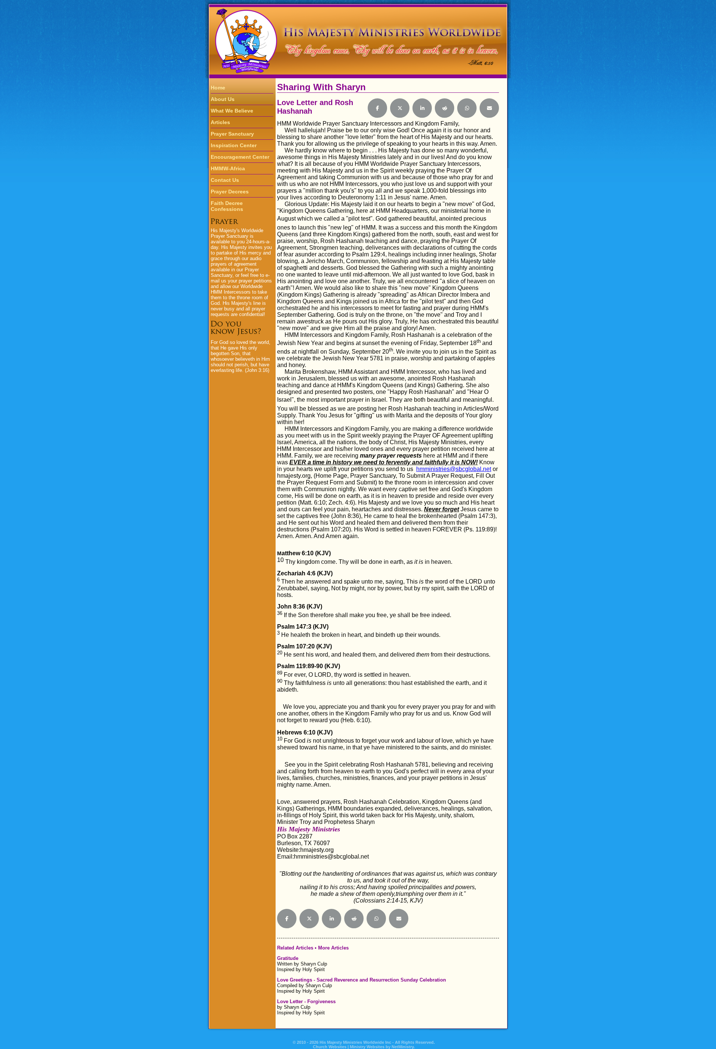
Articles (220, 122)
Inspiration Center (234, 145)
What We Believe (232, 111)
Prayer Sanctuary (232, 134)
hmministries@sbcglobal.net (453, 469)
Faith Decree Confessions (227, 206)
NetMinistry (403, 1047)
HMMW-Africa (228, 168)
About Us (223, 99)
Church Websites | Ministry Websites (349, 1047)
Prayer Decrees (230, 192)
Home (218, 88)
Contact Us (225, 180)
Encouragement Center (240, 157)
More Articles (333, 948)
